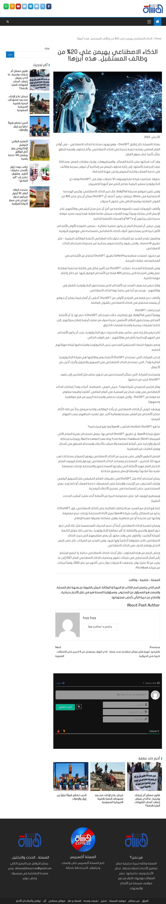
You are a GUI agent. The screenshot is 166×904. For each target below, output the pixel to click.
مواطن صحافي (56, 901)
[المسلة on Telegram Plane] (30, 6)
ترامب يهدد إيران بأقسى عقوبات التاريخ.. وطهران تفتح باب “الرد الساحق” (19, 174)
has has (89, 618)
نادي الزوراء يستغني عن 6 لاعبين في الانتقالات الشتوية (81, 651)
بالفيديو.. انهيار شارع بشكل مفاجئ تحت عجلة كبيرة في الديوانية (134, 651)
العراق (145, 901)
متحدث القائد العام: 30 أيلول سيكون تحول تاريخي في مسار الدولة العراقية (18, 197)
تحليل (104, 901)
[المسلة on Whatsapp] (6, 6)
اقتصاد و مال (74, 901)
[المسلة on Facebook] (48, 6)
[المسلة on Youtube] (18, 6)
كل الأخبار (21, 901)
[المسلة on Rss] (12, 6)
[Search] (8, 22)
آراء (44, 901)
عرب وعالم (134, 901)
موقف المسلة (117, 901)
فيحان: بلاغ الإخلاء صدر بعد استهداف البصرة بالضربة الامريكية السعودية (109, 799)
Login (59, 683)
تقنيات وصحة (90, 901)
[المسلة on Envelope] (36, 6)
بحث (47, 48)
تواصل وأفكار (33, 901)
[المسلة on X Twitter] (42, 6)
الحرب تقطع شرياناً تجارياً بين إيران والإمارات (18, 126)
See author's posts (100, 626)
